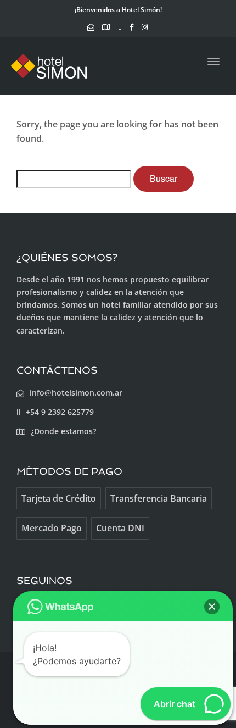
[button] (212, 606)
